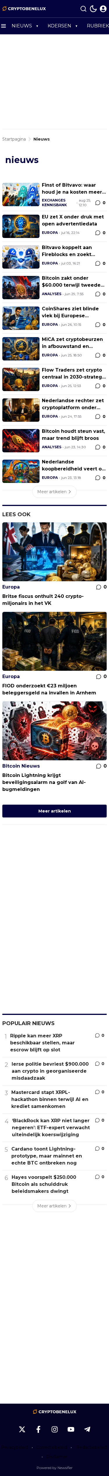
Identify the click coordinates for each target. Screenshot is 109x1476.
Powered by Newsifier (55, 1468)
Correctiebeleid (51, 1447)
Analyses (51, 294)
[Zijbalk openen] (3, 25)
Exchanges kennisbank (54, 202)
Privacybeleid (14, 1447)
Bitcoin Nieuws (21, 766)
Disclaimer (56, 1456)
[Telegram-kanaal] (87, 1429)
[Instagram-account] (54, 1429)
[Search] (83, 8)
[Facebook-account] (38, 1429)
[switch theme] (93, 9)
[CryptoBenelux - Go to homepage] (54, 1412)
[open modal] (103, 8)
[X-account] (22, 1429)
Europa (50, 232)
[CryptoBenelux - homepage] (24, 8)
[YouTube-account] (70, 1429)
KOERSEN (59, 26)
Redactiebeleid (91, 1447)
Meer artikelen (54, 811)
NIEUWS (22, 26)
